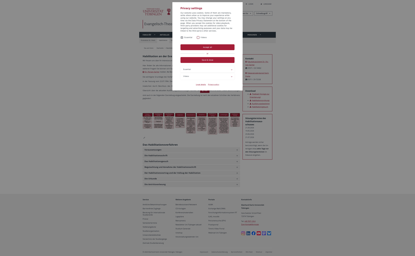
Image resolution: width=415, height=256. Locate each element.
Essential (188, 37)
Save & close (207, 60)
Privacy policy (213, 84)
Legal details (201, 84)
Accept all (207, 47)
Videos (203, 37)
